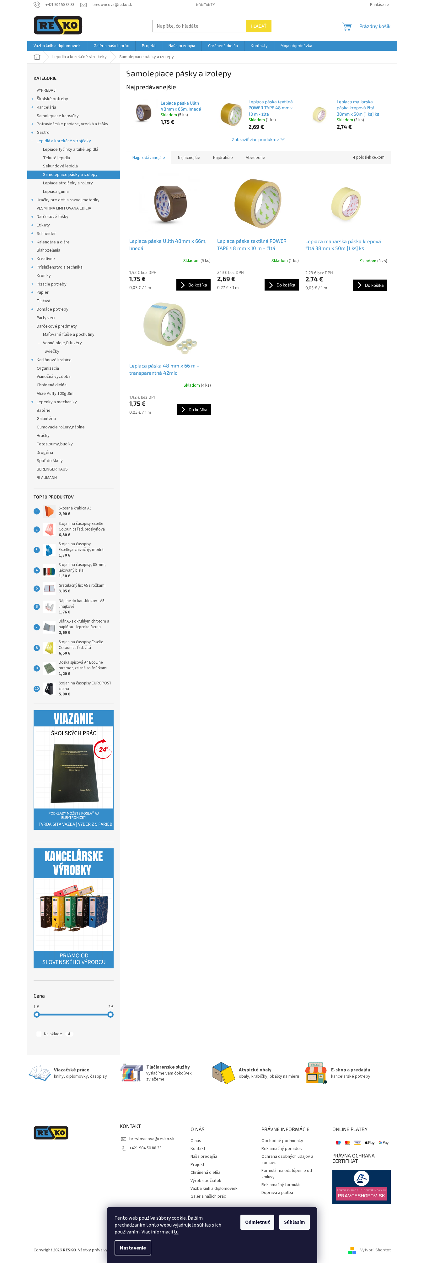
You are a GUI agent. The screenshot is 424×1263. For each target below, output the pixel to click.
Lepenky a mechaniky (57, 402)
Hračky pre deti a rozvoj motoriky (68, 200)
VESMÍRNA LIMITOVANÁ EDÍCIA (64, 208)
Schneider (46, 234)
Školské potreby (52, 99)
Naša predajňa (204, 1157)
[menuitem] (57, 46)
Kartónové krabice (54, 360)
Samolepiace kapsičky (58, 116)
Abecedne (255, 158)
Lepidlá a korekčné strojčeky (64, 141)
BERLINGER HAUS (52, 469)
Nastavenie (133, 1247)
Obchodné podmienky (282, 1141)
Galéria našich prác (208, 1197)
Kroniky (44, 276)
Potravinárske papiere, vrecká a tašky (72, 124)
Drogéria (45, 452)
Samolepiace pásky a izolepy (70, 174)
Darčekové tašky (52, 217)
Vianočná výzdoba (54, 376)
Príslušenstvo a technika (60, 267)
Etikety (43, 225)
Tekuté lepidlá (56, 158)
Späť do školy (50, 461)
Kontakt (198, 1149)
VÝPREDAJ (46, 90)
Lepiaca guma (56, 191)
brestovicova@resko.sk (151, 1139)
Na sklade (57, 1034)
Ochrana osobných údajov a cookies (287, 1160)
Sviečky (52, 351)
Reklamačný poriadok (281, 1149)
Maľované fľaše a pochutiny (68, 334)
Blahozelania (48, 250)
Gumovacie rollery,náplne (61, 427)
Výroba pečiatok (206, 1181)
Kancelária (46, 107)
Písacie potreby (52, 284)
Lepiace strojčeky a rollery (68, 183)
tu (176, 1231)
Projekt (197, 1165)
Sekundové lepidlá (60, 166)
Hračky (43, 436)
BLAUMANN (47, 478)
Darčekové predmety (57, 326)
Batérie (44, 410)
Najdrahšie (223, 158)
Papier (43, 292)
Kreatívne (46, 259)
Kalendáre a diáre (53, 242)
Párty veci (46, 318)
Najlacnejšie (189, 158)
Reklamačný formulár (281, 1185)
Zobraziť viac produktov (255, 139)
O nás (196, 1141)
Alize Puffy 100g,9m (55, 393)
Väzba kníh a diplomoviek (214, 1189)
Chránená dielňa (52, 385)
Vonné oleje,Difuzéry (62, 343)
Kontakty (205, 5)
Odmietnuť (257, 1222)
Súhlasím (294, 1222)
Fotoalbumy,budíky (55, 444)
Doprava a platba (277, 1193)
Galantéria (46, 419)
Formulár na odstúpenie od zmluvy (286, 1174)
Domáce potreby (52, 309)
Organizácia (48, 368)
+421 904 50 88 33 (145, 1148)
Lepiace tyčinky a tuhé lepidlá (70, 149)
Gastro (43, 132)
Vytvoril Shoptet (375, 1250)
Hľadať (258, 26)
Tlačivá (43, 301)
